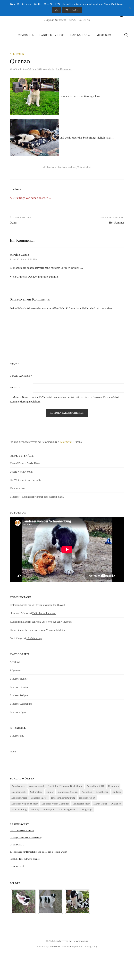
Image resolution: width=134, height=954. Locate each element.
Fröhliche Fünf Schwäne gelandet (25, 859)
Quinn (13, 222)
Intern (13, 751)
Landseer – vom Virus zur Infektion (47, 630)
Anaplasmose (18, 786)
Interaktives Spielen (68, 792)
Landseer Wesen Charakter (55, 803)
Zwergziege (86, 809)
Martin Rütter (100, 803)
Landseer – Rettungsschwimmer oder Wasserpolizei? (37, 496)
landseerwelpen (67, 167)
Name (14, 364)
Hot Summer (116, 222)
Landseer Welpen (19, 695)
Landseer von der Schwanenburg (71, 941)
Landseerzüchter (81, 803)
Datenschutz (80, 35)
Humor (50, 792)
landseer (52, 167)
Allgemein (17, 54)
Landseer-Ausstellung (21, 703)
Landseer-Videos (51, 35)
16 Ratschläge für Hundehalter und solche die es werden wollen (38, 852)
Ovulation (116, 803)
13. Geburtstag (34, 638)
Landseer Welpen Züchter (24, 803)
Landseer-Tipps (18, 712)
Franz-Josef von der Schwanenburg (53, 621)
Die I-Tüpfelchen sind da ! (22, 830)
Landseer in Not (39, 797)
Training (35, 809)
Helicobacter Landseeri (44, 613)
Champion (113, 786)
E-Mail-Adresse (21, 376)
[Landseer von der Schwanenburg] (77, 901)
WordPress (54, 946)
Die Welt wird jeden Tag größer (26, 480)
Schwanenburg (19, 809)
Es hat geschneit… (18, 866)
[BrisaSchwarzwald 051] (50, 901)
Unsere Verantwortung (21, 471)
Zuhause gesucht (67, 809)
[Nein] (130, 8)
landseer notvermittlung (63, 797)
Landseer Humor (18, 678)
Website (15, 387)
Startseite (26, 35)
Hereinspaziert (17, 488)
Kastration (87, 792)
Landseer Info (17, 735)
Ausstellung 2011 (95, 786)
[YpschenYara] (23, 901)
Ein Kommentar (64, 69)
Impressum (103, 35)
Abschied (15, 662)
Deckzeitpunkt (18, 792)
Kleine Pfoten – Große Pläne (25, 463)
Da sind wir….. (17, 844)
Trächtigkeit (84, 167)
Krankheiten (102, 792)
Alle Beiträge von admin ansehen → (31, 197)
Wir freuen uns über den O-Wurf (48, 605)
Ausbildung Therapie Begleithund (65, 786)
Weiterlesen (72, 10)
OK (56, 10)
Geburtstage (36, 792)
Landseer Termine (19, 687)
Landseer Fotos (19, 797)
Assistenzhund (36, 786)
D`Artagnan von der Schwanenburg (26, 837)
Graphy (74, 946)
